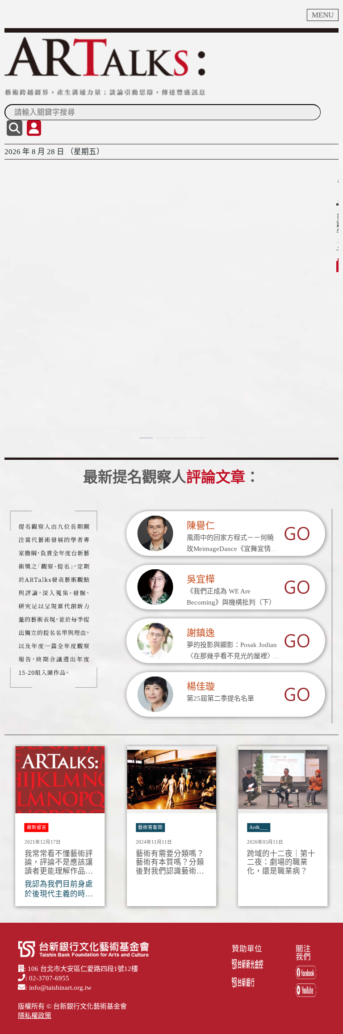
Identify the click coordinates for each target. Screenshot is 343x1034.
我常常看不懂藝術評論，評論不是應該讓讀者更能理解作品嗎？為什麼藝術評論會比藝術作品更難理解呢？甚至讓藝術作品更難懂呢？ (59, 862)
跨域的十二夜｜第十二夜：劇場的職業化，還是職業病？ (281, 862)
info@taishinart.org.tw (60, 987)
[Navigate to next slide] (327, 829)
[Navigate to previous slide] (15, 829)
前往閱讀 (25, 237)
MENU (323, 15)
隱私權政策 (34, 1015)
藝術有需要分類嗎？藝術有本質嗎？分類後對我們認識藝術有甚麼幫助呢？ (170, 862)
